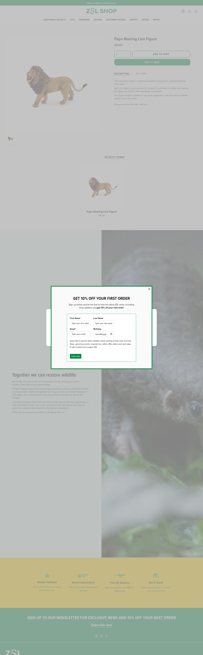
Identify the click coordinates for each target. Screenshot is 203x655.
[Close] (149, 289)
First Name (75, 318)
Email (73, 329)
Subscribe (75, 356)
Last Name (98, 318)
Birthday (97, 329)
